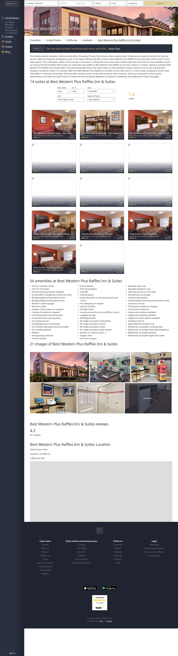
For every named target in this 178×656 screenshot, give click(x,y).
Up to (74, 88)
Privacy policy (154, 555)
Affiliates (45, 573)
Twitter (118, 548)
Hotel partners (45, 566)
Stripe (109, 621)
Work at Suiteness (45, 563)
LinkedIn (118, 559)
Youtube (118, 552)
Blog (118, 563)
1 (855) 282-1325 (37, 458)
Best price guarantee (154, 548)
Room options (94, 98)
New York (9, 24)
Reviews (45, 552)
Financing (154, 544)
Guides (45, 544)
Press (45, 559)
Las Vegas (9, 22)
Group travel (45, 570)
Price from (61, 88)
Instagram (118, 555)
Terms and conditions (154, 552)
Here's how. (114, 48)
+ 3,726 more (11, 33)
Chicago (81, 544)
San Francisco (11, 30)
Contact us (45, 555)
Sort (59, 96)
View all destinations (81, 563)
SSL (101, 621)
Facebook (117, 544)
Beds (89, 88)
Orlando (9, 27)
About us (45, 548)
